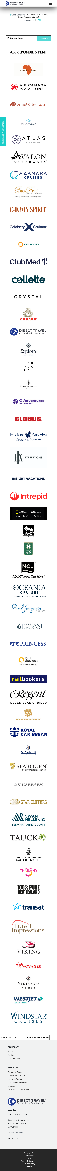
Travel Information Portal (18, 1082)
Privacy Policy (29, 1164)
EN (39, 20)
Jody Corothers (18, 15)
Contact (11, 1055)
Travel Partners (14, 1058)
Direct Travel (29, 1156)
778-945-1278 (28, 20)
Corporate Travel (15, 1072)
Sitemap (29, 1167)
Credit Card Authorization (18, 1075)
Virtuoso (11, 1086)
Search (44, 38)
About (10, 1051)
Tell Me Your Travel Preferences (21, 1089)
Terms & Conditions (29, 1161)
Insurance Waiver (15, 1079)
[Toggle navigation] (50, 3)
